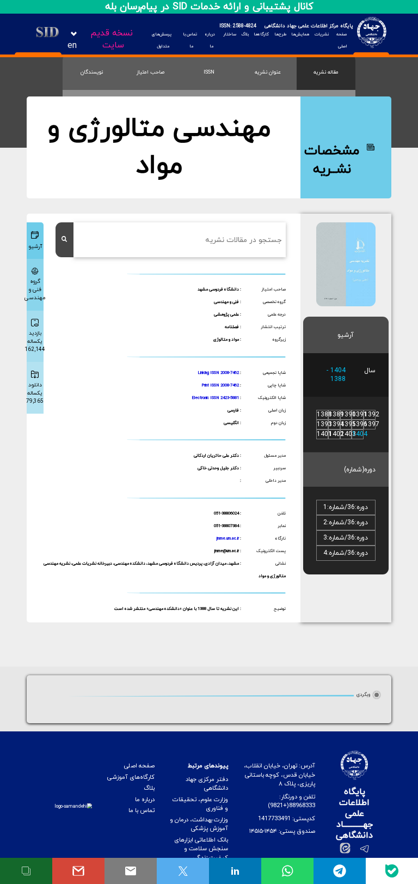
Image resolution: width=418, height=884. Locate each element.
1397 (371, 424)
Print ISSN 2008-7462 (220, 385)
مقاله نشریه (326, 72)
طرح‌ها (280, 34)
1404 (359, 434)
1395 (348, 424)
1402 (336, 434)
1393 (324, 424)
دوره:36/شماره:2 (345, 522)
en (72, 46)
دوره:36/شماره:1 (345, 507)
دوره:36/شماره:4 (345, 553)
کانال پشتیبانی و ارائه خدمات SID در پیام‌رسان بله (209, 7)
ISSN (209, 72)
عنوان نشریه (268, 72)
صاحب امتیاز (150, 72)
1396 (359, 424)
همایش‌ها (300, 34)
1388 (324, 414)
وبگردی (363, 694)
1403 (348, 434)
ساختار (229, 34)
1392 (371, 414)
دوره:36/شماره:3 (345, 538)
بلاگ (245, 34)
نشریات (321, 34)
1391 (359, 414)
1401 (324, 434)
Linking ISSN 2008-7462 (218, 373)
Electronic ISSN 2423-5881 (215, 398)
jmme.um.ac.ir (228, 538)
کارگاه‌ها (261, 34)
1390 (348, 414)
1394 (336, 424)
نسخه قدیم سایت (111, 39)
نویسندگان (92, 72)
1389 (336, 414)
